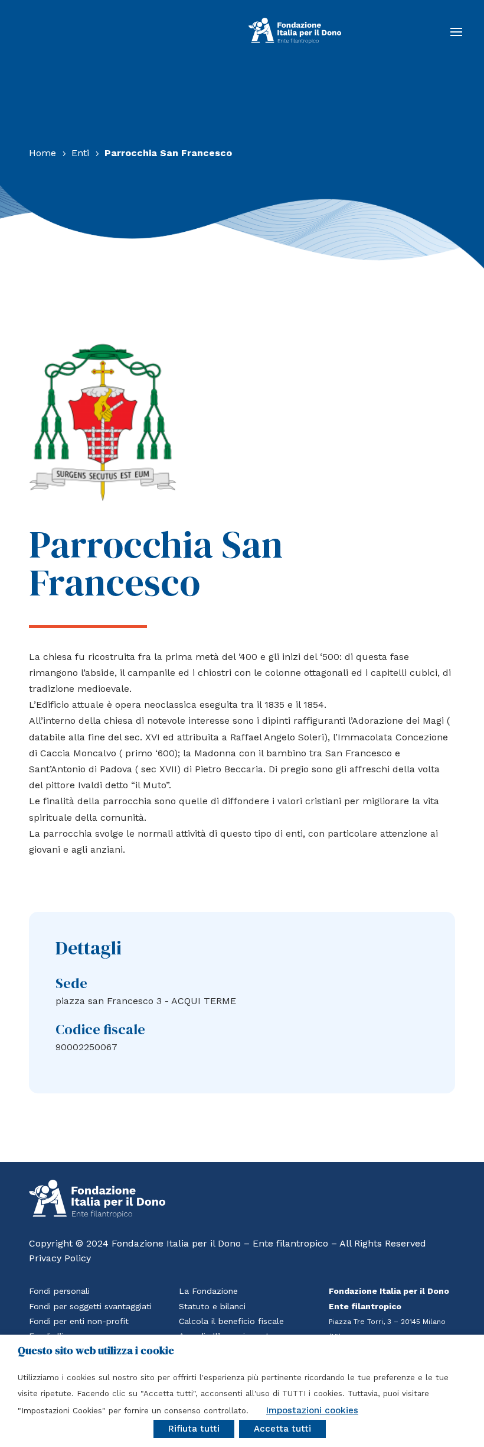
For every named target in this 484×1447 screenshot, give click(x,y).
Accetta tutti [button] (282, 1428)
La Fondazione (208, 1291)
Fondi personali (59, 1291)
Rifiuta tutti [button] (194, 1428)
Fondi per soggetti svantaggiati (90, 1306)
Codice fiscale (100, 1029)
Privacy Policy (60, 1258)
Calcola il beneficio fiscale (231, 1321)
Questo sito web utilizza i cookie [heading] (96, 1351)
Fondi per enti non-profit (79, 1321)
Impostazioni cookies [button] (312, 1410)
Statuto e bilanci (212, 1306)
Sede (71, 983)
